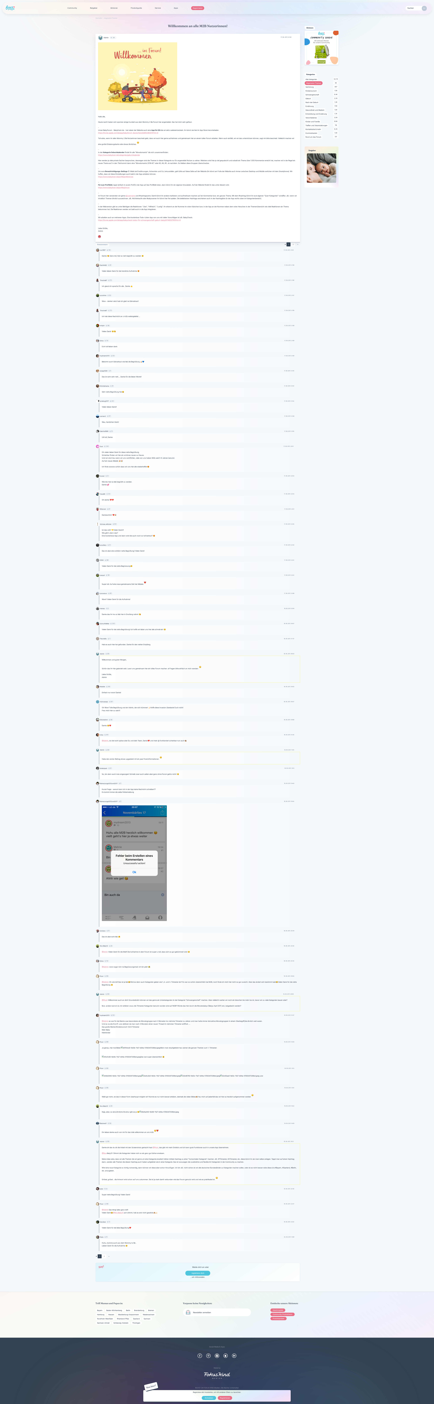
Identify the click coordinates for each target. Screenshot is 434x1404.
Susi (101, 446)
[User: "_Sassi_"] (99, 236)
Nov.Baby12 (104, 946)
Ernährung (309, 106)
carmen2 (103, 416)
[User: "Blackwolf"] (97, 1123)
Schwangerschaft (312, 95)
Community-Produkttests (282, 1314)
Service (158, 8)
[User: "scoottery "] (97, 545)
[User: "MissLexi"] (97, 509)
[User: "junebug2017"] (97, 401)
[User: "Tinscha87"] (97, 280)
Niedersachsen (148, 1314)
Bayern (99, 1310)
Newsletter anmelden (202, 1312)
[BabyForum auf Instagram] (217, 1355)
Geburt (308, 98)
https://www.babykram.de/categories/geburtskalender (119, 155)
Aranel (102, 476)
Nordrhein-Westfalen (105, 1319)
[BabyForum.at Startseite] (10, 8)
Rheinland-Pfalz (123, 1319)
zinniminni (103, 593)
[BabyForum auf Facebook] (200, 1355)
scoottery (103, 545)
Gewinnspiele (278, 1310)
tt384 (102, 560)
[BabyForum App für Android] (234, 1355)
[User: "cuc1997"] (97, 250)
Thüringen (136, 1323)
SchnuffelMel (104, 624)
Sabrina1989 (104, 431)
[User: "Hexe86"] (97, 494)
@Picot (104, 1000)
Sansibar (103, 1222)
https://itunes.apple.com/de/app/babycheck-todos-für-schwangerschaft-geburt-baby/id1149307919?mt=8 (139, 220)
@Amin (104, 952)
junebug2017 (104, 401)
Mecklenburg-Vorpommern (128, 1314)
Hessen (111, 1314)
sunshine (103, 295)
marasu (102, 608)
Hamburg (100, 1314)
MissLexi (103, 509)
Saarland (136, 1319)
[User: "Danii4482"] (97, 265)
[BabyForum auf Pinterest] (208, 1355)
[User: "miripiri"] (97, 325)
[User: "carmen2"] (97, 416)
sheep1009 (103, 371)
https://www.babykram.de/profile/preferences (115, 177)
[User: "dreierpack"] (97, 768)
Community (72, 8)
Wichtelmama (104, 386)
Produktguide (136, 8)
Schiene (102, 931)
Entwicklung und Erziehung (316, 114)
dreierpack (103, 768)
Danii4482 (103, 265)
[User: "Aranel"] (97, 476)
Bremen (151, 1310)
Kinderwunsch (311, 91)
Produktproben (278, 1318)
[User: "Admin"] (100, 37)
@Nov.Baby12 (118, 1213)
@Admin (105, 741)
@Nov (104, 1153)
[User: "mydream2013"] (97, 356)
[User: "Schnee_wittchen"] (97, 524)
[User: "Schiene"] (97, 931)
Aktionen (114, 8)
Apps (176, 8)
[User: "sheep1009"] (97, 371)
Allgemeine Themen (314, 83)
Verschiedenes (311, 118)
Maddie (102, 686)
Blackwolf (103, 1123)
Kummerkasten (311, 133)
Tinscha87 (103, 280)
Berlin (128, 1310)
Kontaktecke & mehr (313, 129)
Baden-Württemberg (114, 1310)
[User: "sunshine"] (97, 295)
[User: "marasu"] (97, 608)
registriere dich (197, 1273)
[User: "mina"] (97, 735)
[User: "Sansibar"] (97, 1222)
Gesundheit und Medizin (315, 110)
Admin (106, 38)
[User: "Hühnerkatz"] (97, 701)
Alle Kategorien (311, 79)
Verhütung (309, 87)
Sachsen (147, 1319)
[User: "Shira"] (97, 340)
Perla (101, 1237)
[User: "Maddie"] (97, 686)
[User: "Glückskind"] (97, 719)
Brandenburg (139, 1310)
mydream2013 (105, 356)
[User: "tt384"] (97, 560)
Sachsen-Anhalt (103, 1323)
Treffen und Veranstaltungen (316, 125)
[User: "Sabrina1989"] (97, 431)
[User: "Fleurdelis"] (97, 638)
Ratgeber (93, 8)
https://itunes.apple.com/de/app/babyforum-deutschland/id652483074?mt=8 (128, 133)
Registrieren (198, 8)
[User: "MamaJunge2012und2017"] (97, 783)
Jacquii (102, 575)
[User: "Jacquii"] (97, 575)
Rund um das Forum (313, 137)
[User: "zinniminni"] (97, 593)
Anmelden (209, 1398)
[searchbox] (416, 8)
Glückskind (104, 720)
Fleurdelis (103, 639)
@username (130, 196)
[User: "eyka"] (97, 1188)
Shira (101, 341)
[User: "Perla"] (97, 1237)
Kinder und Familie (313, 121)
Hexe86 (102, 494)
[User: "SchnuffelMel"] (97, 623)
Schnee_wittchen (105, 524)
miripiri (102, 325)
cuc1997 (103, 250)
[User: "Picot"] (97, 976)
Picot (101, 976)
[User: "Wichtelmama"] (97, 386)
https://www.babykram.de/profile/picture (113, 188)
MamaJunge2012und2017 (109, 783)
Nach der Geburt (312, 102)
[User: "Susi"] (97, 446)
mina (101, 735)
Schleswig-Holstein (120, 1323)
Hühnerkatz (104, 702)
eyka (101, 1189)
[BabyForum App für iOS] (225, 1355)
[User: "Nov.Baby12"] (97, 946)
